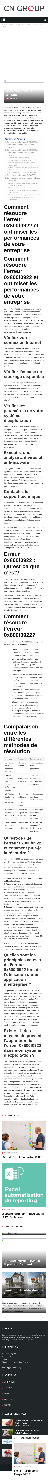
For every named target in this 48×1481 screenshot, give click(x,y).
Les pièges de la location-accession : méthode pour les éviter (27, 1431)
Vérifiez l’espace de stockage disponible (21, 160)
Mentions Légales (9, 1354)
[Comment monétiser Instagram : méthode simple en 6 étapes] (7, 1422)
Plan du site (6, 1356)
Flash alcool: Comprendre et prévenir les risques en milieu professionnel (22, 1262)
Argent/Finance (9, 1381)
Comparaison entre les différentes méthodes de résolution (23, 179)
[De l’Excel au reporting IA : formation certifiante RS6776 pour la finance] (24, 1185)
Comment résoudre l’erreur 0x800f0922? (22, 175)
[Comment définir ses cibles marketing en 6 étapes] (7, 1441)
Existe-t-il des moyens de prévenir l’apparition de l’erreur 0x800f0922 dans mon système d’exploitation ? (24, 197)
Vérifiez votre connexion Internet (19, 157)
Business (19, 1466)
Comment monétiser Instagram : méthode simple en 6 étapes (28, 1421)
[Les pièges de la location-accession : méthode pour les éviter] (7, 1432)
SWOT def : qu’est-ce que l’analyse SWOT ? (26, 1472)
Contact (5, 1359)
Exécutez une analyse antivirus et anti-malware (24, 167)
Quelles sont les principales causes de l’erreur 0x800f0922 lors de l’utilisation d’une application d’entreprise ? (23, 190)
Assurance (8, 1387)
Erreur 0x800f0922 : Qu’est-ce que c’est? (22, 172)
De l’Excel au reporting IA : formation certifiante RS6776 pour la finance (24, 1215)
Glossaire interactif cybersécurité (15, 1362)
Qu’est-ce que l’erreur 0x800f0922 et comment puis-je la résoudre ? (23, 184)
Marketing (8, 1405)
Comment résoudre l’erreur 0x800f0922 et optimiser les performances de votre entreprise (22, 144)
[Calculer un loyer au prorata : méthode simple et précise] (7, 1453)
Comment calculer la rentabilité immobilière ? (23, 1291)
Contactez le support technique (19, 170)
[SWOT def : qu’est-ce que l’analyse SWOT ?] (30, 1453)
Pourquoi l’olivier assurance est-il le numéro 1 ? (23, 1307)
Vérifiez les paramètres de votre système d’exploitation (22, 164)
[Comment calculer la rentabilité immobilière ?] (24, 1285)
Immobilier (8, 1399)
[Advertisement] (24, 54)
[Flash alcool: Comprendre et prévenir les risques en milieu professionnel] (24, 1253)
